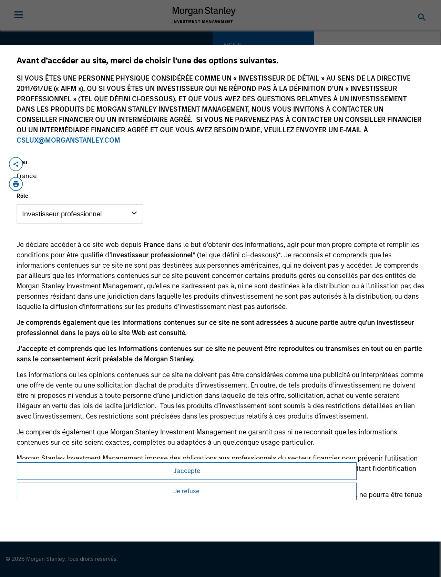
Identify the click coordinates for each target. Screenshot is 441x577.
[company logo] (204, 15)
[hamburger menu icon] (18, 14)
